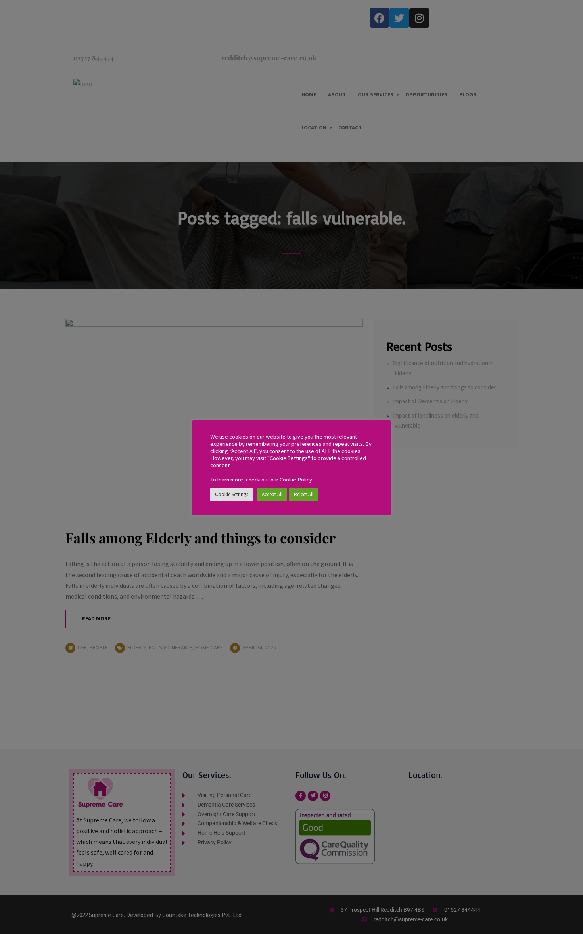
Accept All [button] (272, 494)
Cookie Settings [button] (231, 494)
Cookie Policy (296, 479)
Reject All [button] (303, 494)
